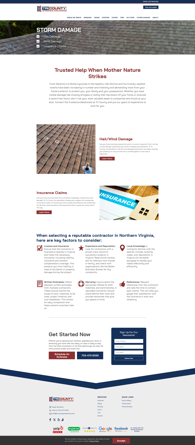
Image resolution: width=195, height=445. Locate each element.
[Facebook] (50, 419)
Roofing (105, 17)
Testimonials (126, 404)
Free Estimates (150, 2)
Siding (97, 17)
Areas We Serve (74, 17)
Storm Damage (143, 17)
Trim (122, 17)
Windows (88, 17)
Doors (115, 17)
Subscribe (128, 349)
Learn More (107, 158)
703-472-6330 (90, 355)
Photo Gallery (126, 400)
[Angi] (63, 419)
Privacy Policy (94, 441)
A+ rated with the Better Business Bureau (136, 429)
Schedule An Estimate (62, 355)
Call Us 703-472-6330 (60, 410)
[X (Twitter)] (54, 419)
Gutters (130, 17)
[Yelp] (58, 419)
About (155, 17)
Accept (121, 440)
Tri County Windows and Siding (52, 9)
